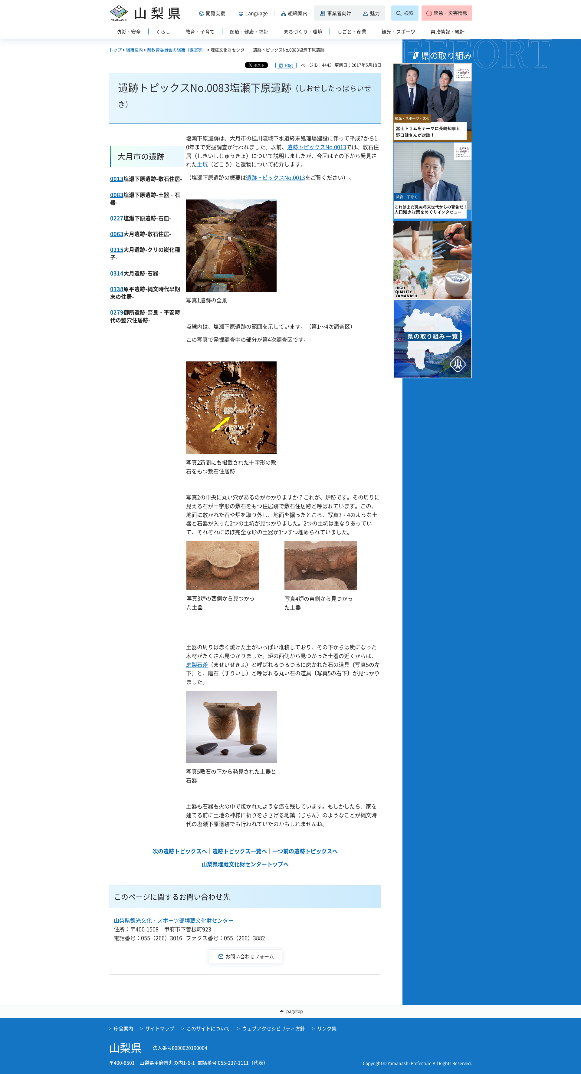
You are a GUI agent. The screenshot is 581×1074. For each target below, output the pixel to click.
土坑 (202, 164)
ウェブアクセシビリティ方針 (273, 1028)
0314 (116, 273)
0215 (116, 249)
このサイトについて (208, 1028)
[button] (213, 13)
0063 (116, 234)
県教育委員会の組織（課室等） (176, 50)
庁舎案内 (123, 1028)
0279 (116, 312)
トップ (115, 50)
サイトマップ (159, 1028)
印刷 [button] (289, 65)
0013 (116, 179)
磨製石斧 (197, 665)
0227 (116, 218)
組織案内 (134, 50)
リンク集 (326, 1028)
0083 (116, 195)
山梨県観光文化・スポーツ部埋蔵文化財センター (174, 920)
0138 (116, 289)
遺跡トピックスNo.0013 (316, 147)
